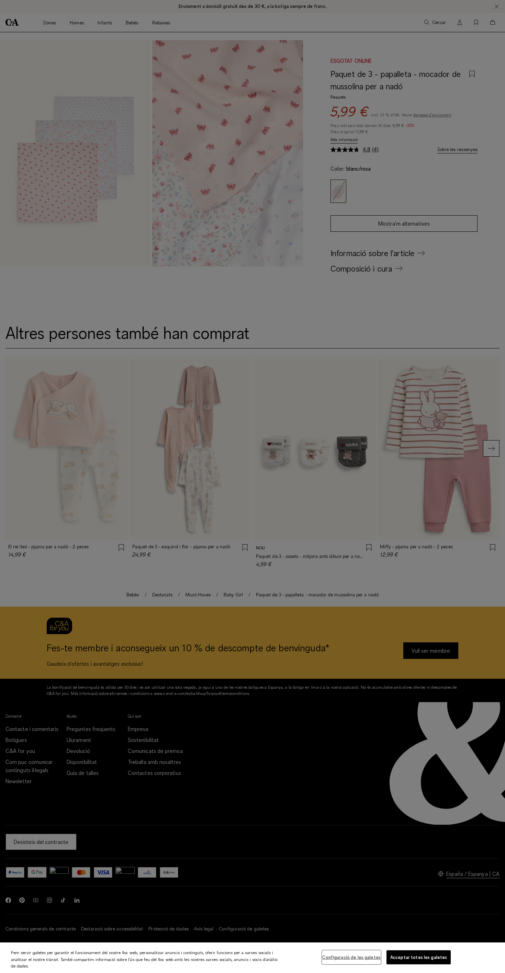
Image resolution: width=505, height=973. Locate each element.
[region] (252, 957)
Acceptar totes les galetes (418, 957)
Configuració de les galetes (351, 957)
